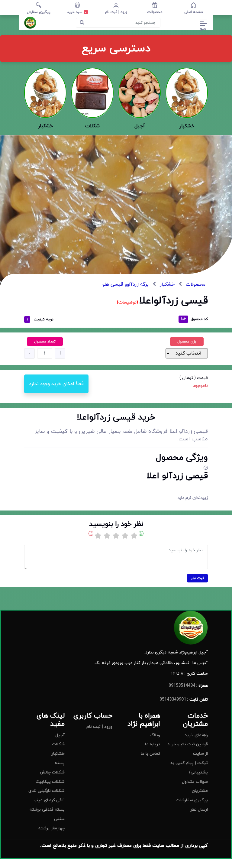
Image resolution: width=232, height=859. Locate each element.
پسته (60, 763)
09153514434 (182, 686)
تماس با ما (150, 754)
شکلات (58, 744)
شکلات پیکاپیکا (50, 782)
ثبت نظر (197, 578)
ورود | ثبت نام (99, 727)
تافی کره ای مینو (49, 800)
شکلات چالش (52, 772)
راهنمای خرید (196, 735)
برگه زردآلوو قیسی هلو (125, 284)
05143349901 (173, 699)
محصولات (194, 284)
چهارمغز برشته (51, 828)
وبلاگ (155, 735)
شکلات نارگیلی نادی (46, 791)
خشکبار (166, 284)
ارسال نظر (199, 809)
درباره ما (152, 744)
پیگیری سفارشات (192, 800)
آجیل (60, 735)
